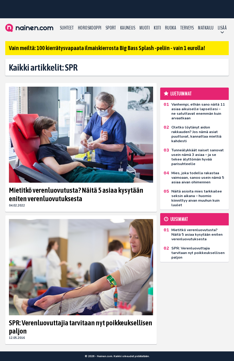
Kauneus (127, 27)
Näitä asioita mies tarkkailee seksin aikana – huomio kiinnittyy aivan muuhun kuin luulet (196, 198)
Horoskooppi (89, 27)
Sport (111, 27)
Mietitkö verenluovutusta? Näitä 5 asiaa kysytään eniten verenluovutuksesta (76, 194)
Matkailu (206, 27)
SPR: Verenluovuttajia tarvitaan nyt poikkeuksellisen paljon (80, 326)
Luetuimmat (181, 93)
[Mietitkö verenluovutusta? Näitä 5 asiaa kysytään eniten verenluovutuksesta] (81, 135)
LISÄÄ (222, 27)
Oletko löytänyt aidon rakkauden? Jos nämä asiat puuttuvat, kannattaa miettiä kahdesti (196, 134)
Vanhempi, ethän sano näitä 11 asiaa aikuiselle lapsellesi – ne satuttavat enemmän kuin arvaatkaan (198, 111)
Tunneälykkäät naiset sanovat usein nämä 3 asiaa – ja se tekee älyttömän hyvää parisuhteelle (197, 157)
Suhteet (67, 27)
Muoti (144, 27)
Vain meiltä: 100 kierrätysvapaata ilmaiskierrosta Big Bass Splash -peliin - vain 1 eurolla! (107, 48)
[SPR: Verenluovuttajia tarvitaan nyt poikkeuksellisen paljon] (81, 267)
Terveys (187, 27)
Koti (157, 27)
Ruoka (170, 27)
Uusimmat (179, 219)
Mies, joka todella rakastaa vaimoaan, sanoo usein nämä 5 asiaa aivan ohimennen (197, 178)
